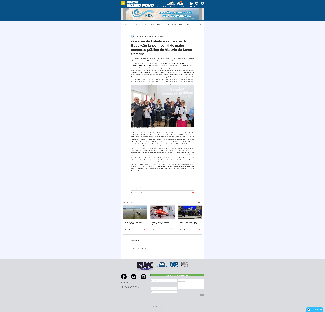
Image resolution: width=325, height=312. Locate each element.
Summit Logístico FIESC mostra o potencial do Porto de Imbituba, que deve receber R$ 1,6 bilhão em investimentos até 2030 (190, 223)
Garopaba (138, 24)
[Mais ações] (193, 36)
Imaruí (174, 24)
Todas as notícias (127, 24)
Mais (188, 24)
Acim (167, 24)
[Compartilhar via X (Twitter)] (136, 188)
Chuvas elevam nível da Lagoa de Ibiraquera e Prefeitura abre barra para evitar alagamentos (134, 223)
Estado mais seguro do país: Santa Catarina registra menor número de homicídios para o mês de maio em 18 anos (161, 223)
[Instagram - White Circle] (202, 3)
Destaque (134, 182)
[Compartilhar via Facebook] (132, 188)
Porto (145, 24)
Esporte (181, 24)
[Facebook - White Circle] (191, 3)
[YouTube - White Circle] (196, 3)
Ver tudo (200, 202)
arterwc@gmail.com (127, 299)
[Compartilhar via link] (144, 188)
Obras (152, 24)
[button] (200, 24)
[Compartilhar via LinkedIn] (140, 188)
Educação (159, 24)
